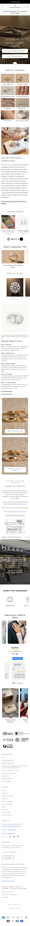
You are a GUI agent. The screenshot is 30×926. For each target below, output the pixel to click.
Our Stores (4, 793)
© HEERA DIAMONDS (15, 908)
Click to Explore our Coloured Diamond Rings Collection (13, 202)
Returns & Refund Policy (8, 760)
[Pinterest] (10, 836)
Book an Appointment (6, 394)
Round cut (15, 299)
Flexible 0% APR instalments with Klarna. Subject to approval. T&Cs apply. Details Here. (14, 767)
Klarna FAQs (5, 897)
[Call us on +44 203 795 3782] (22, 7)
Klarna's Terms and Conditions (9, 894)
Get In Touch (5, 809)
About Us (4, 790)
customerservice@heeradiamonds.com (11, 826)
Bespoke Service (6, 776)
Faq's (3, 758)
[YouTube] (14, 836)
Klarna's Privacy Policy (7, 892)
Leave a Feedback (6, 781)
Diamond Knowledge (7, 804)
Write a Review (18, 658)
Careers (4, 807)
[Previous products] (8, 239)
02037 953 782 (13, 511)
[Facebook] (2, 836)
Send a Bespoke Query (6, 391)
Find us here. (24, 504)
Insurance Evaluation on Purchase (10, 770)
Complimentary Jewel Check (9, 773)
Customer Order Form (7, 815)
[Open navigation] (2, 6)
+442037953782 (11, 830)
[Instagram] (6, 836)
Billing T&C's (5, 798)
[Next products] (21, 239)
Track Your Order (6, 812)
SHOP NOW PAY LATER (8, 881)
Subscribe (7, 857)
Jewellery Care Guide (7, 801)
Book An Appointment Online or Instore (15, 515)
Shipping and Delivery (7, 796)
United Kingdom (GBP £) (14, 904)
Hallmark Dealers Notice (8, 763)
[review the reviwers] (8, 669)
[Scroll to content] (15, 64)
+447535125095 (10, 833)
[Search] (25, 6)
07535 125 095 (22, 511)
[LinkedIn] (17, 836)
